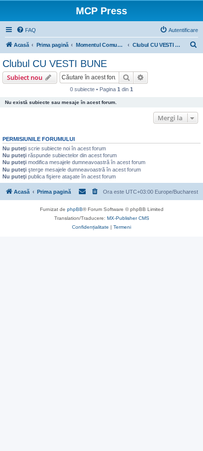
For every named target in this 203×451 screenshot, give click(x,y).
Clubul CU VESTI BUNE (54, 63)
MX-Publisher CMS (128, 218)
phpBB (75, 209)
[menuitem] (26, 30)
